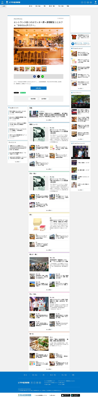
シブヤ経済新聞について (50, 380)
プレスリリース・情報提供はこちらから (67, 380)
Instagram (88, 2)
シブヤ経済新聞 (13, 2)
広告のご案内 (48, 384)
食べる (30, 6)
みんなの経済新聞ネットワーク (24, 395)
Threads (91, 2)
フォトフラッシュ (18, 18)
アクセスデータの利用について (51, 382)
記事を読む (38, 88)
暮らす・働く (52, 6)
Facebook (82, 2)
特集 (68, 6)
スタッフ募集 (61, 384)
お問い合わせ (61, 382)
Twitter (85, 2)
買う (45, 6)
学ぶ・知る (61, 6)
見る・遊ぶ (38, 6)
